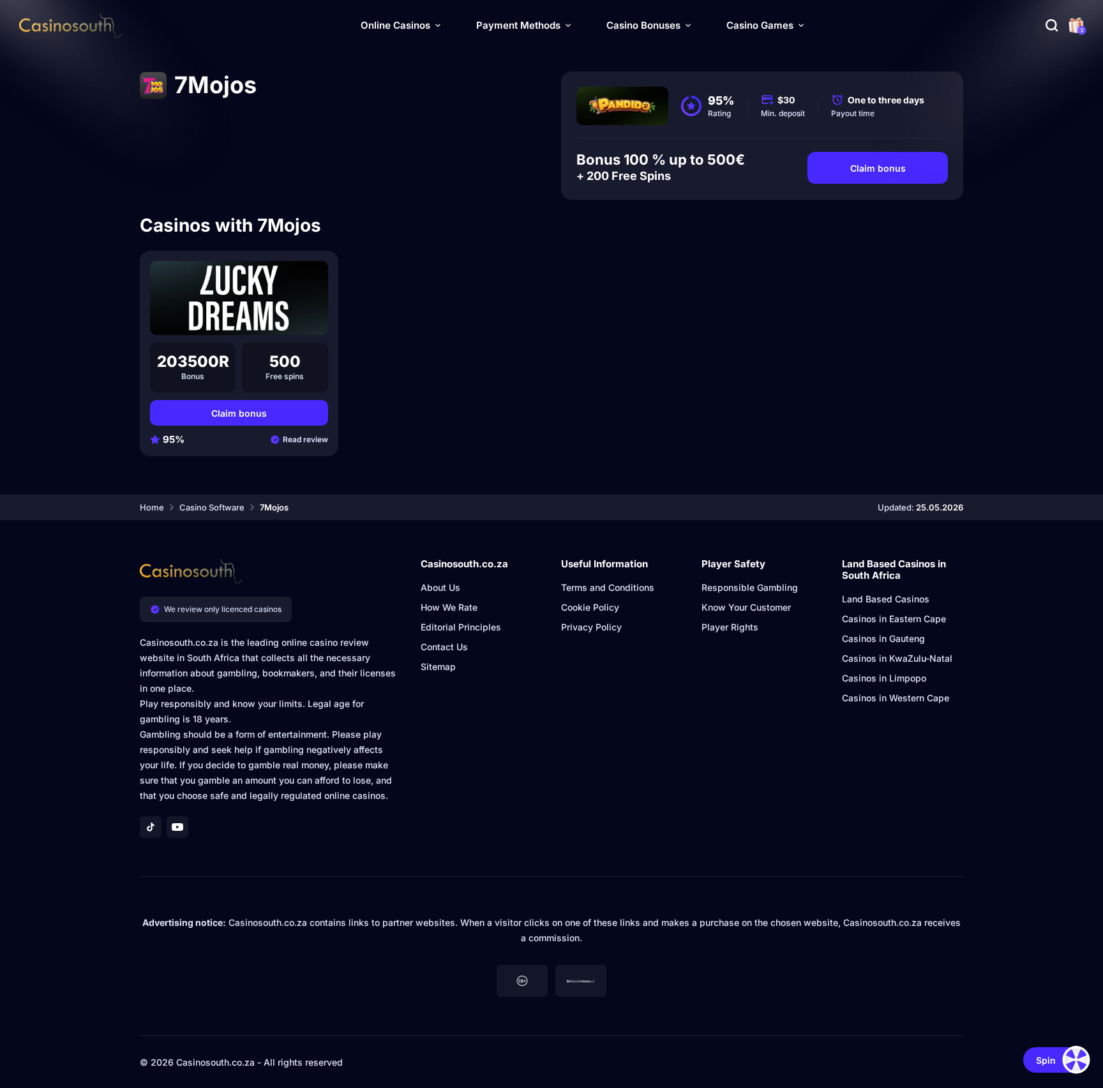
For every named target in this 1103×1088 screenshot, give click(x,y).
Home (152, 507)
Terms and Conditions (607, 587)
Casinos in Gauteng (883, 638)
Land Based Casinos (885, 599)
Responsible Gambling (750, 587)
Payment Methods (518, 25)
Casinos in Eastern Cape (894, 618)
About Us (440, 587)
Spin (1046, 1060)
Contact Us (444, 647)
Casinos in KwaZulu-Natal (897, 658)
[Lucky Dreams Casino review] (239, 298)
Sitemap (438, 666)
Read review (305, 439)
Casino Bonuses (643, 25)
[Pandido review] (622, 106)
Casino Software (211, 507)
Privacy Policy (591, 627)
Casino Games (759, 25)
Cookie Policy (590, 607)
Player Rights (730, 627)
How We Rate (449, 607)
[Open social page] (150, 827)
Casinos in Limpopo (884, 678)
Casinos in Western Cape (895, 698)
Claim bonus (878, 168)
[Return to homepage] (70, 25)
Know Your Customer (746, 607)
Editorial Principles (461, 627)
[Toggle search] (1052, 25)
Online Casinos (395, 25)
